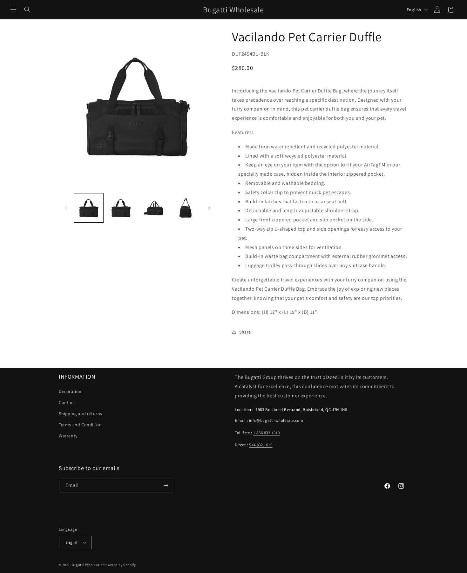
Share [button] (245, 332)
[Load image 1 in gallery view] (88, 207)
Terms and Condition (80, 425)
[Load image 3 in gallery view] (153, 207)
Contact (67, 402)
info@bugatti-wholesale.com (276, 420)
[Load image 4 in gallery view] (185, 207)
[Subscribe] (166, 485)
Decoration (70, 391)
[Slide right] (209, 208)
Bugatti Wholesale (87, 565)
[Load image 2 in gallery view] (120, 207)
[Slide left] (66, 208)
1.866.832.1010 (266, 432)
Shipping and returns (80, 413)
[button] (13, 10)
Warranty (68, 436)
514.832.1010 (260, 445)
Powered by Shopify (119, 565)
